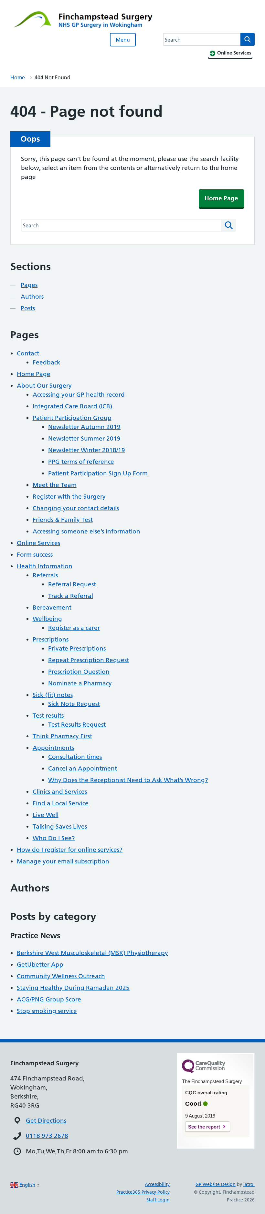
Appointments (53, 747)
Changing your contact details (76, 508)
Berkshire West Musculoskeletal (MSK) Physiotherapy (92, 953)
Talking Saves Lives (60, 826)
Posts (28, 308)
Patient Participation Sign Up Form (98, 473)
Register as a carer (74, 628)
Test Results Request (77, 724)
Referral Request (72, 584)
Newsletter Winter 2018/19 (86, 450)
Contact (28, 353)
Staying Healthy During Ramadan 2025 (73, 987)
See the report (204, 1126)
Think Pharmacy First (62, 736)
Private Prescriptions (77, 648)
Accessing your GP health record (79, 394)
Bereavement (52, 607)
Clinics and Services (60, 791)
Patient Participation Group (72, 418)
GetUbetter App (40, 964)
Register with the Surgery (69, 496)
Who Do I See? (54, 838)
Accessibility (157, 1184)
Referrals (45, 575)
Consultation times (75, 757)
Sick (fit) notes (53, 695)
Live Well (45, 815)
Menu (123, 39)
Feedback (46, 362)
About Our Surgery (44, 385)
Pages (29, 285)
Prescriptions (51, 639)
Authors (32, 296)
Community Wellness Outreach (61, 976)
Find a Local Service (61, 803)
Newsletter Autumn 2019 (84, 427)
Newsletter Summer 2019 (84, 438)
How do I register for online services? (69, 849)
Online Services (38, 543)
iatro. (249, 1184)
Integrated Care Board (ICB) (72, 406)
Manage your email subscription (63, 861)
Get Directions (46, 1120)
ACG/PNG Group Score (49, 999)
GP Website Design (216, 1184)
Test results (48, 715)
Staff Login (158, 1200)
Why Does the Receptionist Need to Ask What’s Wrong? (128, 780)
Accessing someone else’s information (86, 531)
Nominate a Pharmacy (80, 683)
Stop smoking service (47, 1011)
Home (17, 77)
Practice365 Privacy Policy (143, 1192)
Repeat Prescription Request (88, 660)
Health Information (44, 566)
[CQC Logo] (203, 1071)
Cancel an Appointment (82, 768)
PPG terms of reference (81, 461)
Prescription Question (79, 671)
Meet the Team (55, 485)
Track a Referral (70, 596)
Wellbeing (47, 618)
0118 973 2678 (47, 1135)
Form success (35, 554)
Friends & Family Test (63, 519)
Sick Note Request (74, 704)
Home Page (221, 198)
